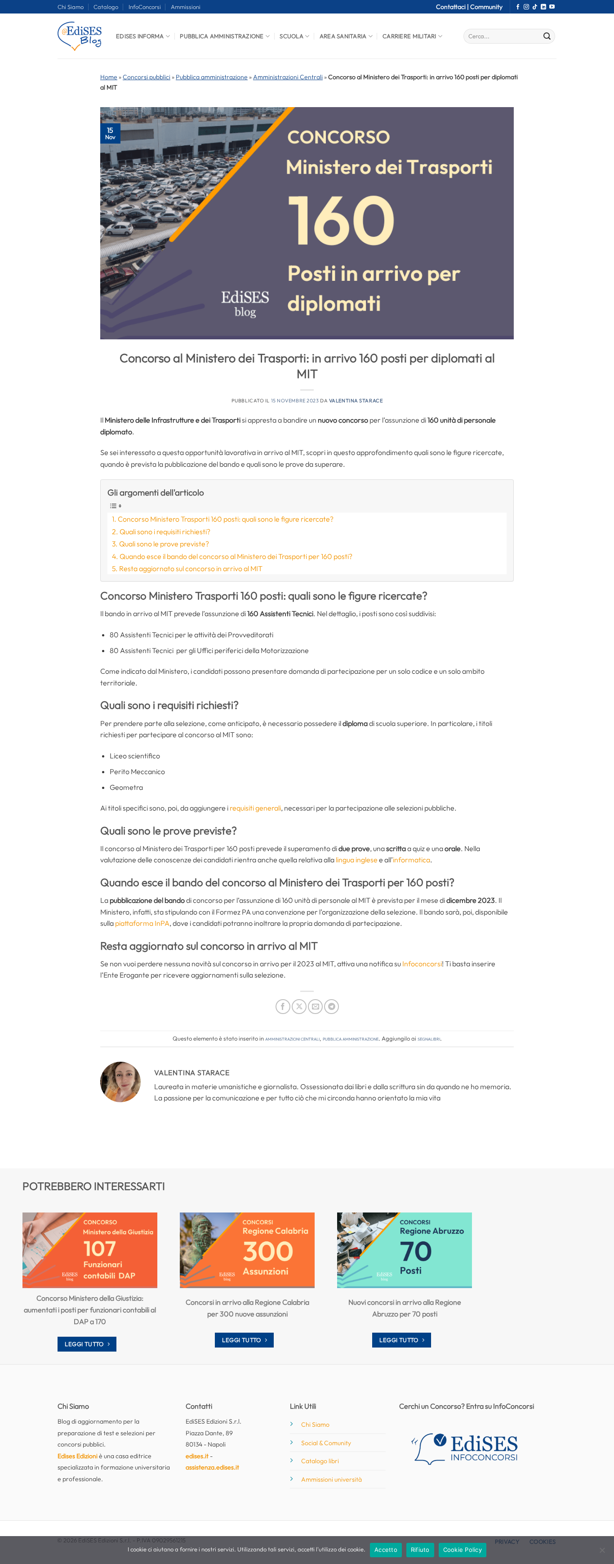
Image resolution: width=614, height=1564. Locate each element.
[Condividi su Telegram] (331, 1006)
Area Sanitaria (343, 36)
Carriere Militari (409, 36)
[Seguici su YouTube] (552, 7)
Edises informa (140, 36)
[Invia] (547, 36)
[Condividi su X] (299, 1006)
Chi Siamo (71, 6)
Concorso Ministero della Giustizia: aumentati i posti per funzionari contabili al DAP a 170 (90, 1309)
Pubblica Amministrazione (221, 36)
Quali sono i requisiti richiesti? (165, 531)
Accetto (385, 1549)
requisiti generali (255, 807)
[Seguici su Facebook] (518, 7)
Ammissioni (185, 6)
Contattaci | (453, 7)
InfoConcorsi (145, 6)
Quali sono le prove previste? (164, 543)
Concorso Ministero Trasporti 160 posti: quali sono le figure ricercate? (226, 518)
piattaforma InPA (142, 923)
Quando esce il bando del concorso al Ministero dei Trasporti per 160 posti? (236, 556)
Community (486, 7)
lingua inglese (356, 859)
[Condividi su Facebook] (283, 1006)
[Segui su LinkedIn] (543, 7)
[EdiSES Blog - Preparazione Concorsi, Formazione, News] (80, 36)
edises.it (197, 1456)
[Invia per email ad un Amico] (315, 1006)
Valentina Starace (356, 400)
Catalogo (105, 6)
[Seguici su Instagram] (526, 7)
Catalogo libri (320, 1461)
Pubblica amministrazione (212, 77)
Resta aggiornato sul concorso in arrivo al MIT (191, 568)
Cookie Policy (462, 1549)
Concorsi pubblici (146, 77)
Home (108, 77)
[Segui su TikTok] (535, 7)
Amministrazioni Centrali (288, 77)
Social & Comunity (326, 1443)
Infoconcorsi (422, 963)
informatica (411, 859)
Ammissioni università (331, 1479)
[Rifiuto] (601, 1553)
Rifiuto (420, 1549)
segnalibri (429, 1038)
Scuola (291, 36)
